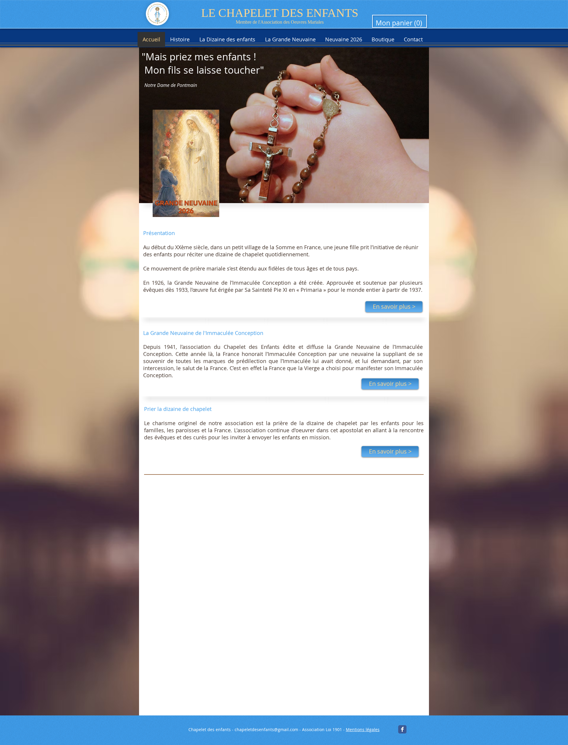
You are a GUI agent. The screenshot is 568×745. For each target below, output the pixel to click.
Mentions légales (363, 729)
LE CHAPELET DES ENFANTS (279, 13)
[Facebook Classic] (402, 729)
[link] (400, 23)
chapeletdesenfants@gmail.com (266, 729)
